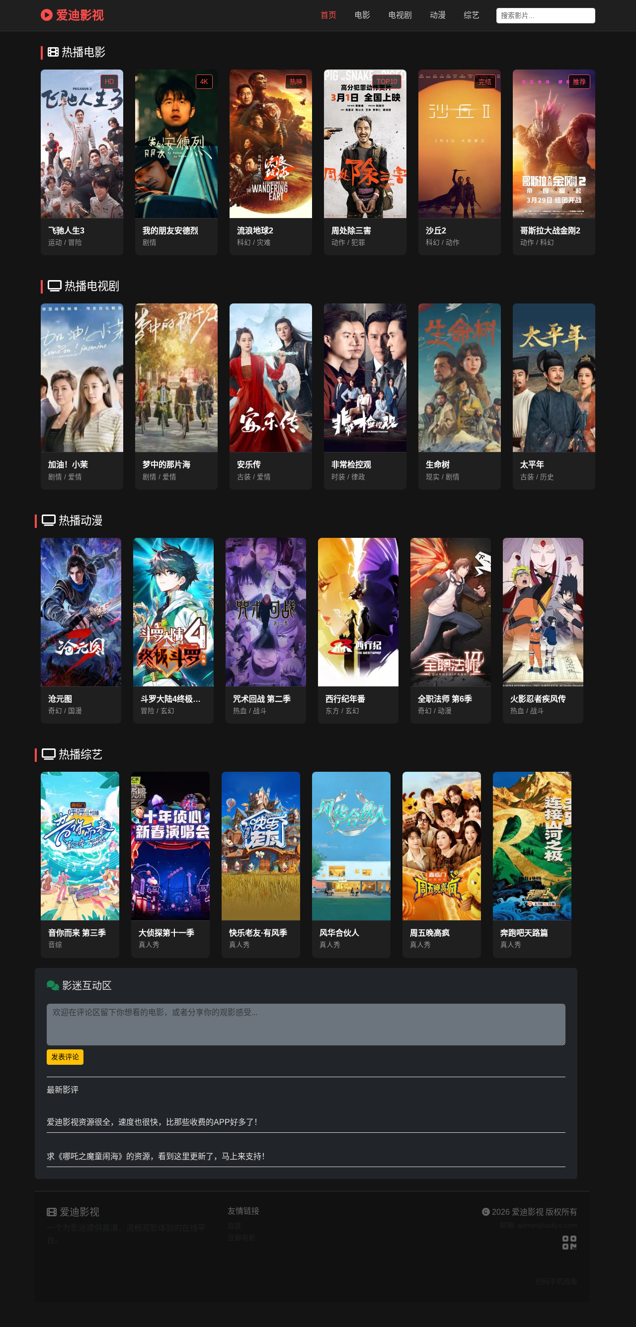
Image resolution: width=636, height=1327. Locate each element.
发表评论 (65, 1057)
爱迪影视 (78, 15)
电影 (362, 15)
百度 (234, 1226)
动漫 (438, 15)
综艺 (471, 15)
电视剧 (400, 15)
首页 (328, 15)
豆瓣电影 (241, 1238)
